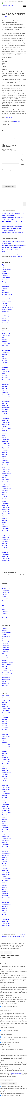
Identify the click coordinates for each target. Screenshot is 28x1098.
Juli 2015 (4, 477)
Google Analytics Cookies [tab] (6, 995)
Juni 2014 (4, 494)
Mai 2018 (4, 414)
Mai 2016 (4, 456)
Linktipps (4, 297)
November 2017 (6, 424)
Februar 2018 (5, 418)
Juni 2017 (4, 433)
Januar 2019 (5, 405)
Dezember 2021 (6, 371)
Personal (4, 305)
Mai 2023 (4, 358)
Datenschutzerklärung (7, 618)
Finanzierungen (6, 277)
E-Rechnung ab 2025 (17, 254)
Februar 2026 (5, 331)
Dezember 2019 (6, 395)
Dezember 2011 (6, 558)
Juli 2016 (4, 452)
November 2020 (6, 382)
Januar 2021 (5, 377)
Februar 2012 (5, 554)
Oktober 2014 (5, 486)
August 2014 (5, 490)
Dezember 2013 (6, 507)
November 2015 (6, 469)
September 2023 (6, 350)
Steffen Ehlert (17, 121)
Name (22, 155)
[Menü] (24, 5)
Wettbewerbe (5, 320)
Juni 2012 (4, 545)
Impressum (5, 615)
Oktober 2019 (5, 399)
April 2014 (4, 499)
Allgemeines (5, 267)
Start (3, 586)
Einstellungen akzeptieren (6, 1080)
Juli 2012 (4, 543)
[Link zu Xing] (15, 938)
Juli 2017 (4, 431)
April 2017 (4, 437)
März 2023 (5, 363)
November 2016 (6, 446)
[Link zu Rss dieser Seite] (25, 938)
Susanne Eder (9, 117)
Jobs (3, 290)
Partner (4, 601)
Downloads (5, 275)
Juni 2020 (4, 388)
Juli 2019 (4, 403)
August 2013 (5, 516)
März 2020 (5, 392)
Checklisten (5, 613)
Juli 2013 (4, 518)
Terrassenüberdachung (8, 250)
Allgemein (4, 265)
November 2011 (6, 560)
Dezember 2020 (6, 380)
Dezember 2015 (6, 467)
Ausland (4, 271)
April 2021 (4, 375)
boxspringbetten (6, 241)
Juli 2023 (4, 354)
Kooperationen (5, 292)
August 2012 (5, 541)
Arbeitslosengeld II (6, 269)
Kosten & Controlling (7, 294)
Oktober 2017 (5, 426)
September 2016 (6, 448)
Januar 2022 (5, 369)
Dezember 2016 (6, 443)
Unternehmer (5, 592)
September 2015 (6, 473)
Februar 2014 (5, 503)
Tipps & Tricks (5, 311)
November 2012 (6, 535)
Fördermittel (5, 280)
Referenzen (5, 598)
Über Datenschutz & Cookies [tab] (6, 1046)
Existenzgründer (6, 588)
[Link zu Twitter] (20, 938)
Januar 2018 (5, 420)
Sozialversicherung (7, 309)
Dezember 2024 (6, 343)
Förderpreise (5, 282)
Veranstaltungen (6, 314)
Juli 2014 (4, 492)
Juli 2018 (4, 412)
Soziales (4, 596)
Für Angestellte (6, 284)
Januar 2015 (5, 482)
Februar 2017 (5, 439)
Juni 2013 (4, 520)
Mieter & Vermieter (7, 301)
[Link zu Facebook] (18, 938)
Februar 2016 (5, 463)
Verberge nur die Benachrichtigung (8, 1083)
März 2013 (5, 526)
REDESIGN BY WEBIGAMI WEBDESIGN (16, 936)
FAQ (3, 607)
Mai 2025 (4, 339)
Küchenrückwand (6, 245)
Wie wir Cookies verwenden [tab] (6, 964)
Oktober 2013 (5, 511)
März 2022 (5, 367)
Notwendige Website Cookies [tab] (6, 985)
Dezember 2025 (6, 333)
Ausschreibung (6, 273)
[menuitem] (20, 5)
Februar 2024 (5, 346)
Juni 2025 (4, 337)
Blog (3, 605)
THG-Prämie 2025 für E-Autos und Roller (12, 232)
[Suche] (20, 5)
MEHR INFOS (8, 952)
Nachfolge (4, 303)
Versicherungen (6, 316)
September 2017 (6, 429)
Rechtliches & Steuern (7, 307)
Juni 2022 (4, 365)
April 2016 (4, 458)
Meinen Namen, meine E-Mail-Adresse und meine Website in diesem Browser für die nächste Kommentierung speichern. (13, 171)
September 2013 (6, 514)
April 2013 (4, 524)
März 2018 (5, 416)
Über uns (4, 594)
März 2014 (5, 501)
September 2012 (6, 539)
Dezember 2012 (6, 533)
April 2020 (4, 390)
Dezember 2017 (6, 422)
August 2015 (5, 475)
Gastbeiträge (5, 16)
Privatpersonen (6, 590)
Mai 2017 (4, 435)
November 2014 (6, 484)
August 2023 (5, 352)
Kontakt (4, 603)
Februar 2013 (5, 528)
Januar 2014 (5, 505)
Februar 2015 (5, 480)
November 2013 (6, 509)
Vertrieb (4, 318)
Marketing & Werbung (7, 299)
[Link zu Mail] (22, 938)
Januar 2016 (5, 465)
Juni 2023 (4, 356)
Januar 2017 (5, 441)
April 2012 (4, 550)
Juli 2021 (4, 373)
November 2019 (6, 397)
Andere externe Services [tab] (5, 1010)
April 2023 (4, 360)
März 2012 (5, 552)
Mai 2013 (4, 522)
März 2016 (5, 460)
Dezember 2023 (6, 348)
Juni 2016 (4, 454)
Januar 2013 (5, 531)
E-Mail (22, 161)
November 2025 (6, 335)
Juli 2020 (4, 386)
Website (22, 164)
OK (2, 952)
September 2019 (6, 401)
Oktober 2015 (5, 471)
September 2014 (6, 488)
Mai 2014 (4, 497)
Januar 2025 (5, 341)
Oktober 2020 (5, 384)
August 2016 (5, 450)
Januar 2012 (5, 556)
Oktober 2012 (5, 537)
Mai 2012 (4, 548)
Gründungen (5, 288)
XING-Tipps (5, 322)
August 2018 (5, 409)
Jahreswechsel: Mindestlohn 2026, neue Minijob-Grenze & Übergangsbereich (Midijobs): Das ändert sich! (12, 228)
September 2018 (6, 407)
